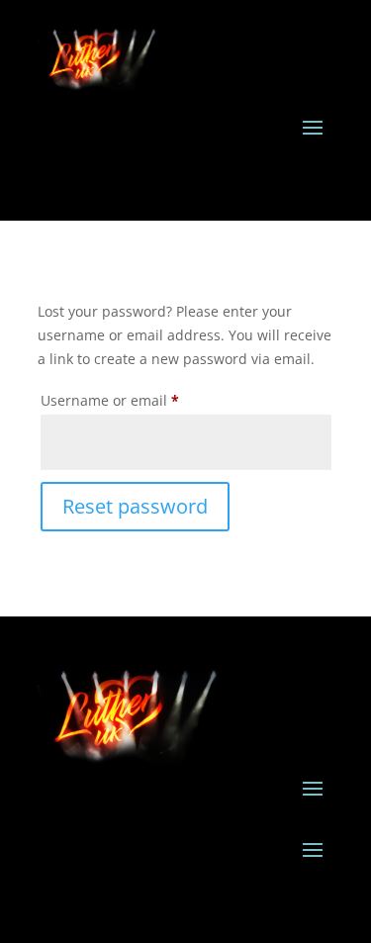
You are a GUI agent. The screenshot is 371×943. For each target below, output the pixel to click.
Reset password (135, 506)
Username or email (140, 400)
